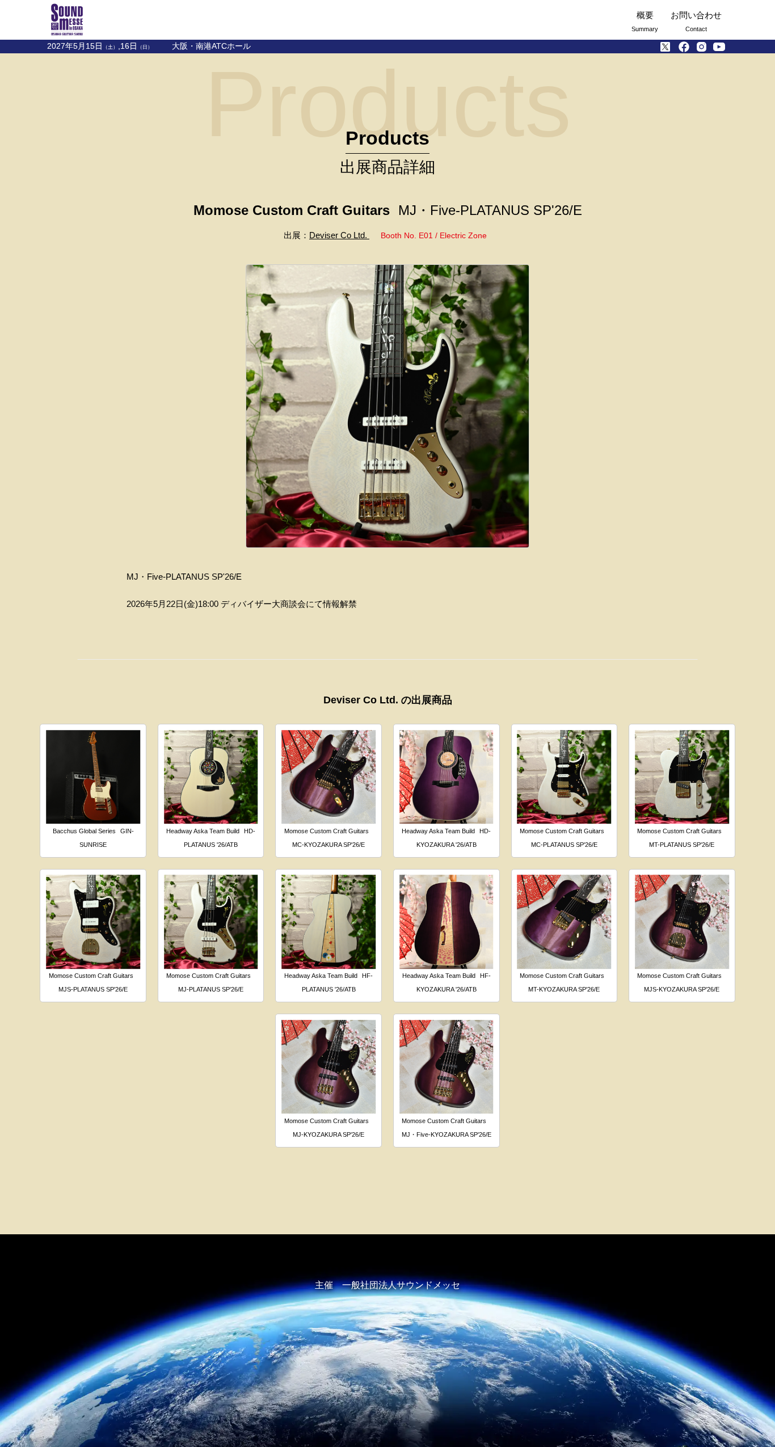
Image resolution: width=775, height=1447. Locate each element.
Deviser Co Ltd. (339, 235)
